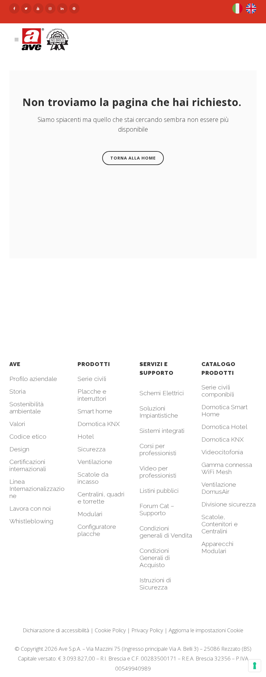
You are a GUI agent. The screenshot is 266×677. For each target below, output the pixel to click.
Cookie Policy (110, 630)
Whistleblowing (31, 521)
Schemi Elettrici (161, 393)
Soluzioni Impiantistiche (158, 412)
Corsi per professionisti (157, 449)
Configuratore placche (97, 530)
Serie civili (92, 378)
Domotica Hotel (224, 426)
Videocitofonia (222, 452)
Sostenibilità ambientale (26, 407)
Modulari (90, 513)
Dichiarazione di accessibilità (56, 630)
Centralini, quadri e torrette (101, 498)
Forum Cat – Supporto (156, 509)
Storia (17, 391)
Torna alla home (133, 158)
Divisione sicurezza (228, 504)
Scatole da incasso (93, 478)
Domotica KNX (99, 423)
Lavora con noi (30, 508)
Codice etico (27, 436)
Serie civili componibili (217, 391)
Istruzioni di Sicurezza (155, 583)
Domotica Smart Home (224, 410)
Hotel (86, 436)
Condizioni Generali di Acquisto (154, 557)
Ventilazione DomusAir (218, 488)
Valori (17, 423)
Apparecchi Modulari (217, 547)
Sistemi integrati (162, 430)
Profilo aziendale (33, 378)
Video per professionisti (157, 472)
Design (19, 449)
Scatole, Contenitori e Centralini (219, 524)
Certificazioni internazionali (27, 465)
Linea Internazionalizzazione (37, 488)
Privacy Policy (147, 630)
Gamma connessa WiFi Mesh (226, 468)
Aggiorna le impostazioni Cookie (206, 630)
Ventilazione (95, 461)
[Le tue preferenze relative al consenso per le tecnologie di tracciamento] (254, 665)
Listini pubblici (159, 490)
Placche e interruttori (92, 395)
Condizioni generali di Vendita (165, 532)
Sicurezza (91, 449)
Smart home (95, 411)
